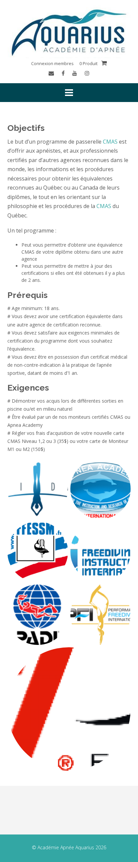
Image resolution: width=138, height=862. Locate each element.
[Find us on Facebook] (63, 73)
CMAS (110, 141)
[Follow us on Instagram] (87, 73)
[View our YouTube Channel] (74, 73)
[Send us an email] (51, 73)
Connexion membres (52, 63)
